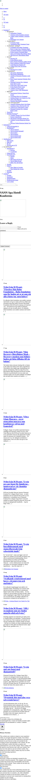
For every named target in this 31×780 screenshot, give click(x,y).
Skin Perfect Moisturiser (16, 74)
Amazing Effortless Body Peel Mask (20, 104)
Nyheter (9, 175)
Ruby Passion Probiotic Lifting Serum (20, 61)
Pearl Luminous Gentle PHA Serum (20, 63)
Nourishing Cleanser (16, 33)
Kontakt (9, 170)
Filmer (8, 166)
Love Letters (10, 181)
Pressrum (9, 172)
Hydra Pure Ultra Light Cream (18, 85)
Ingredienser (10, 148)
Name (19, 227)
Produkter (6, 30)
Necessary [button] (3, 753)
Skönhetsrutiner (11, 178)
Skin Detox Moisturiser (16, 72)
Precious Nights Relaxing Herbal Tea (20, 123)
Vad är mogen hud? (15, 137)
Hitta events (10, 140)
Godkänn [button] (24, 722)
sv (4, 18)
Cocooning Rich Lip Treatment (18, 96)
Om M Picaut (10, 155)
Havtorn (12, 150)
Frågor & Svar (11, 153)
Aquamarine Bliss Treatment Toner (19, 44)
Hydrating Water (14, 42)
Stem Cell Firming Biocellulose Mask (20, 53)
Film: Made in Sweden (16, 167)
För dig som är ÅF (12, 145)
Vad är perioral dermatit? (17, 131)
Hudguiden (6, 125)
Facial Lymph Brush (15, 117)
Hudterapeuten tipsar (12, 180)
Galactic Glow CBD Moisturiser (19, 90)
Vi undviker (13, 151)
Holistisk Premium (12, 113)
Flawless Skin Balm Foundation (19, 101)
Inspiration (10, 177)
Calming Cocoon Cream (17, 88)
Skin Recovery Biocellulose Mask (19, 55)
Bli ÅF (9, 143)
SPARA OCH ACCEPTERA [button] (8, 779)
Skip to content (4, 8)
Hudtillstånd (10, 128)
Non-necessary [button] (4, 766)
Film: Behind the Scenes (17, 169)
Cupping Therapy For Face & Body (20, 115)
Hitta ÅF (9, 142)
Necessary (5, 755)
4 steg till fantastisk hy (13, 126)
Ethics (12, 158)
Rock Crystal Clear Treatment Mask (20, 49)
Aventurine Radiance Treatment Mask (20, 50)
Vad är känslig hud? (15, 136)
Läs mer (2, 724)
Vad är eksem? (14, 134)
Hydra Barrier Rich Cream (17, 87)
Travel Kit (9, 112)
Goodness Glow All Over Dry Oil (19, 106)
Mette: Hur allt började (16, 162)
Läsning (5, 173)
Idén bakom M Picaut (16, 159)
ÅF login (5, 14)
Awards (9, 164)
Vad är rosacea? (14, 129)
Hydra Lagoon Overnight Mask (19, 52)
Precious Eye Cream (15, 69)
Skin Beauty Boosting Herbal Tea (19, 118)
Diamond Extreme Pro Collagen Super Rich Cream (19, 82)
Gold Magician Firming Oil (17, 65)
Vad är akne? (13, 132)
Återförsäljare (7, 139)
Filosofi (12, 156)
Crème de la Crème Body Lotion (19, 107)
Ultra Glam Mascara (15, 99)
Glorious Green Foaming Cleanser (19, 35)
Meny (5, 11)
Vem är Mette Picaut (15, 161)
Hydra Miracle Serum (16, 60)
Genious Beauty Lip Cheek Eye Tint (20, 98)
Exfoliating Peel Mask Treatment (19, 47)
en (4, 19)
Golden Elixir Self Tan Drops (18, 66)
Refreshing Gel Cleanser (17, 39)
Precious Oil (13, 58)
